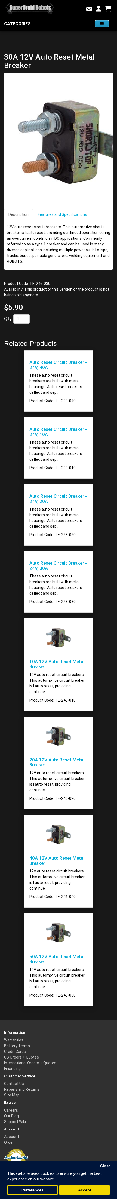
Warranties (13, 1040)
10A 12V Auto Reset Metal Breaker (56, 664)
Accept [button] (84, 1190)
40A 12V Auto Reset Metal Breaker (56, 860)
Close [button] (105, 1166)
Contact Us (14, 1083)
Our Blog (11, 1116)
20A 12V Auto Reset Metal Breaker (56, 762)
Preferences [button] (32, 1190)
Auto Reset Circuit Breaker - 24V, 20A (58, 498)
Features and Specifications (62, 214)
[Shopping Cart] (108, 9)
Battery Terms (17, 1046)
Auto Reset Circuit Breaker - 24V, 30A (58, 565)
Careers (11, 1110)
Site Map (12, 1095)
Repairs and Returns (22, 1089)
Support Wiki (15, 1122)
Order (9, 1142)
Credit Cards (15, 1051)
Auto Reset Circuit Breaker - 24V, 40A (58, 364)
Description (18, 214)
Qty (8, 318)
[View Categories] (102, 23)
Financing (12, 1068)
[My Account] (98, 9)
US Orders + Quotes (21, 1057)
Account (11, 1137)
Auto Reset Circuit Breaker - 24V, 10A (58, 431)
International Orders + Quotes (30, 1063)
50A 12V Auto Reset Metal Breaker (56, 959)
